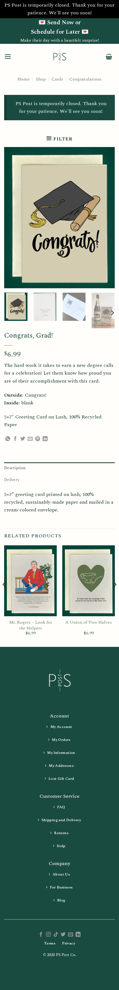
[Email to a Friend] (30, 439)
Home (23, 79)
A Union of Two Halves (88, 623)
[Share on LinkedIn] (45, 439)
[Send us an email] (70, 935)
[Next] (106, 218)
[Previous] (13, 218)
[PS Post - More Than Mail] (59, 56)
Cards (57, 79)
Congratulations (85, 79)
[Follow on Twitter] (63, 935)
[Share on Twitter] (22, 439)
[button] (8, 56)
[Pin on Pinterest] (37, 439)
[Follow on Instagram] (48, 935)
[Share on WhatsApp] (7, 439)
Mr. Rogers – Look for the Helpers (30, 625)
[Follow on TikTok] (55, 935)
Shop (41, 79)
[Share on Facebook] (15, 439)
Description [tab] (14, 468)
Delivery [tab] (11, 480)
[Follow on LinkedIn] (78, 935)
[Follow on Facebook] (40, 935)
